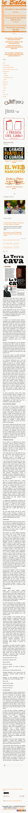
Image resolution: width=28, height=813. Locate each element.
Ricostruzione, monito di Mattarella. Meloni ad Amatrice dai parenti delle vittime (13, 228)
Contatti (4, 96)
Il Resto (5, 73)
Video (4, 90)
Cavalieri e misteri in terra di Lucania (10, 69)
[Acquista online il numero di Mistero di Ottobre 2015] (13, 775)
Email (6, 251)
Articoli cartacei (6, 71)
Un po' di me (5, 94)
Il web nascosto (6, 65)
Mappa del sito (19, 809)
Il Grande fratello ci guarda (8, 67)
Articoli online (5, 82)
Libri (4, 85)
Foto (4, 92)
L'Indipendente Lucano (8, 77)
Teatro (5, 88)
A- (24, 238)
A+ (22, 238)
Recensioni (5, 84)
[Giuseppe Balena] (14, 2)
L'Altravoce (6, 75)
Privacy (11, 809)
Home (4, 63)
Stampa (3, 251)
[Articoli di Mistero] (14, 101)
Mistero (5, 79)
